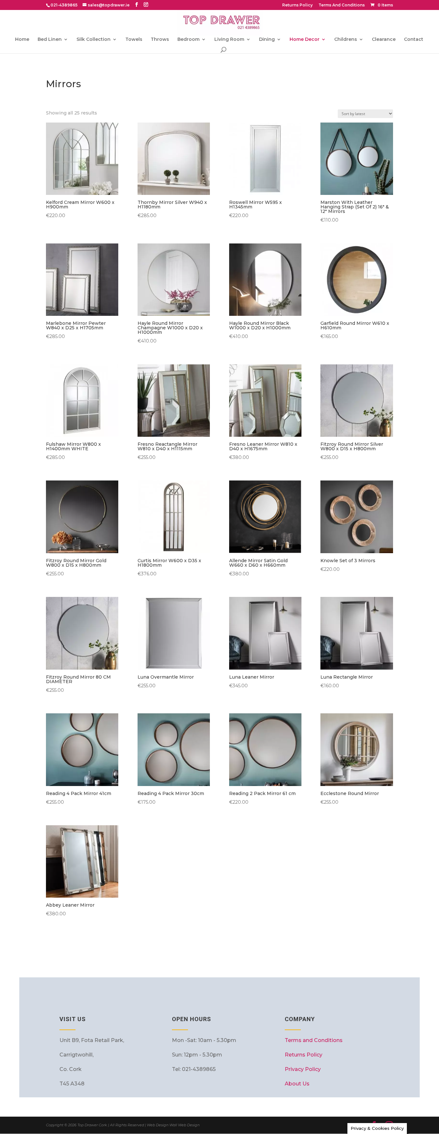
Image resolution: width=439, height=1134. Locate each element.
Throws (160, 39)
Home (22, 39)
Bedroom (188, 39)
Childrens (345, 39)
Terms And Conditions (341, 5)
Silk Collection (93, 39)
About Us (297, 1084)
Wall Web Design (184, 1125)
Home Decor (304, 39)
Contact (413, 39)
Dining (267, 39)
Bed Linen (50, 39)
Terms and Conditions (314, 1040)
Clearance (384, 39)
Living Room (229, 39)
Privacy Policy (303, 1069)
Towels (133, 39)
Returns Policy (297, 5)
